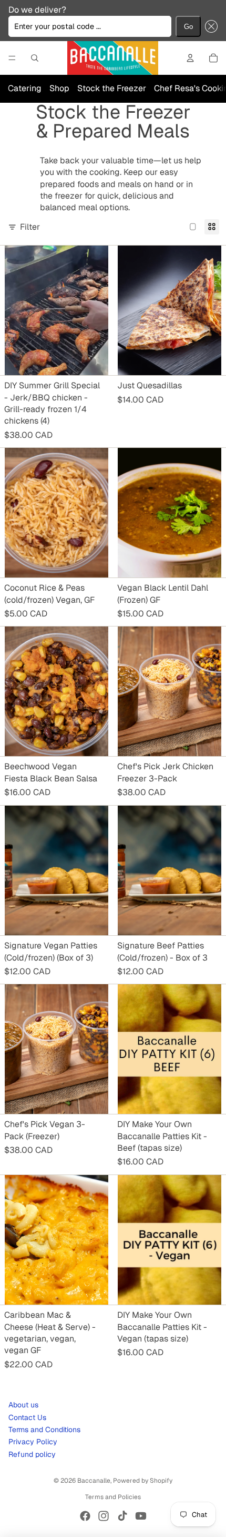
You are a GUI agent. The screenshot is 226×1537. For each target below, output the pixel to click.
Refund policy (32, 1454)
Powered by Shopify (142, 1480)
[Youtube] (141, 1516)
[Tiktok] (122, 1516)
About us (23, 1404)
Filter (30, 226)
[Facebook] (85, 1516)
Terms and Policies (113, 1497)
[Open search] (34, 58)
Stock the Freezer (111, 88)
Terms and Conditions (44, 1429)
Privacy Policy (32, 1441)
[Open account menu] (190, 58)
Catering (25, 88)
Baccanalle (93, 1480)
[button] (209, 26)
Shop (59, 88)
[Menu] (12, 58)
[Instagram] (103, 1516)
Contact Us (27, 1417)
